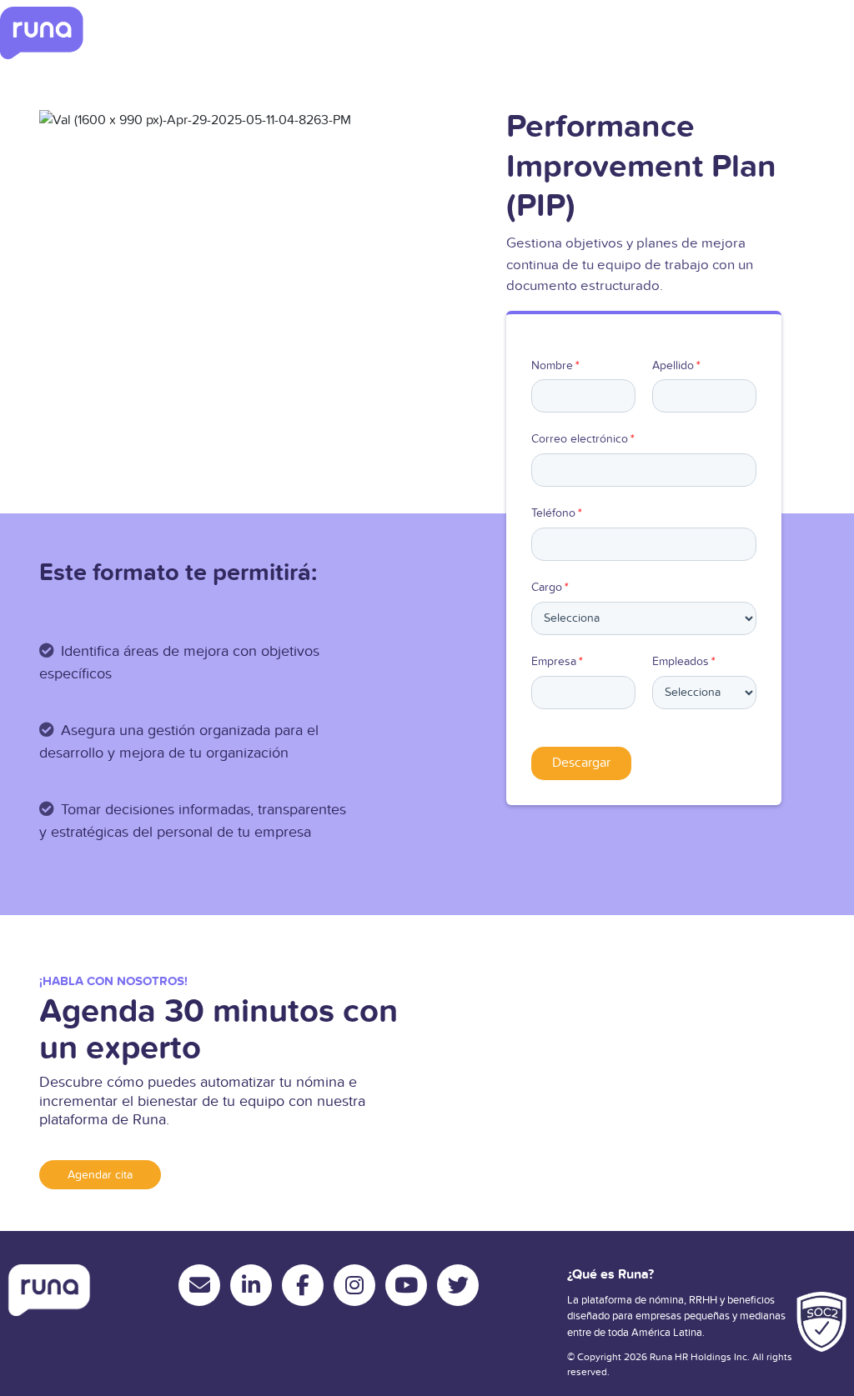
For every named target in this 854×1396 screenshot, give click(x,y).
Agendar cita (100, 1175)
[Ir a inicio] (41, 33)
